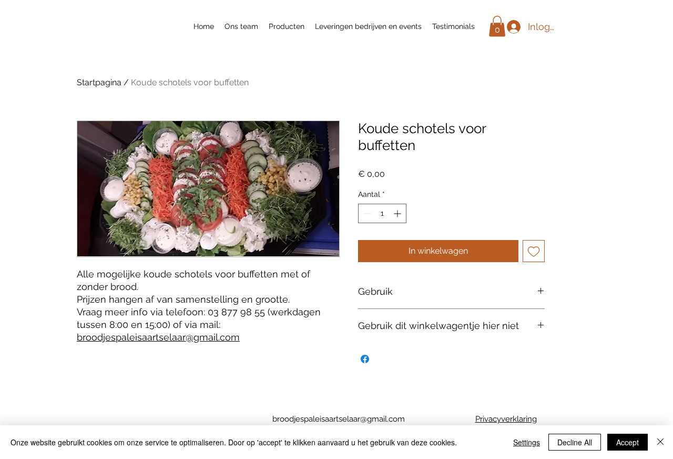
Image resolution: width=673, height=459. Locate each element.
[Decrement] (366, 213)
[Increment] (398, 213)
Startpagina (99, 82)
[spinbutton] (382, 213)
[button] (497, 26)
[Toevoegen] (534, 251)
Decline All (574, 442)
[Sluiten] (660, 442)
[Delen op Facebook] (365, 359)
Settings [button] (526, 442)
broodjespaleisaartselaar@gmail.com (158, 337)
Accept (627, 442)
